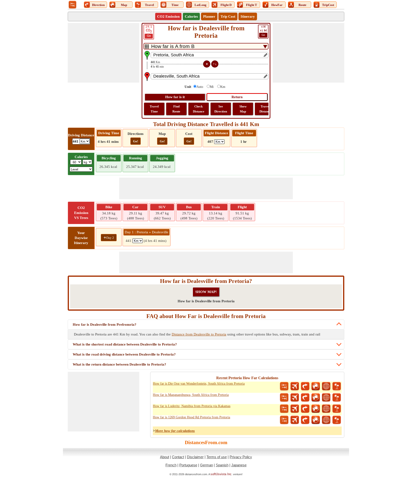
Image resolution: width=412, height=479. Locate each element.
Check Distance (198, 109)
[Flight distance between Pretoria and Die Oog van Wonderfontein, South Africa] (294, 386)
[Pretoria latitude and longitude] (326, 386)
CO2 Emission (168, 16)
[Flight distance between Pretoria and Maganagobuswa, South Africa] (294, 397)
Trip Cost (228, 16)
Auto (199, 87)
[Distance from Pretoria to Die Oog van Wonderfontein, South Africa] (284, 386)
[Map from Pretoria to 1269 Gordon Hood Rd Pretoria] (315, 420)
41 (263, 31)
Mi (212, 87)
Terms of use (216, 457)
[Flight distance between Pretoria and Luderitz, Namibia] (294, 409)
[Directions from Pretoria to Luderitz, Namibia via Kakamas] (305, 409)
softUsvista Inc (221, 474)
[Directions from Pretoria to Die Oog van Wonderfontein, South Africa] (305, 386)
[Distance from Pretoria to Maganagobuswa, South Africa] (284, 397)
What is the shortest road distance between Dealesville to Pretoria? (125, 344)
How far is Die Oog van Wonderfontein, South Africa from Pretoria (199, 383)
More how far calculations (175, 431)
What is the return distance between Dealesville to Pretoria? (119, 364)
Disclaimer (195, 457)
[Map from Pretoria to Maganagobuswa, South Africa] (315, 397)
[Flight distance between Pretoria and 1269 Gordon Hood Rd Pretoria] (294, 420)
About (164, 457)
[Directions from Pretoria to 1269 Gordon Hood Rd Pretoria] (305, 420)
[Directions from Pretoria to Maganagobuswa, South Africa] (305, 397)
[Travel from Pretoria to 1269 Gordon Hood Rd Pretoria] (336, 420)
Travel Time (154, 109)
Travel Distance (265, 109)
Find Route (176, 109)
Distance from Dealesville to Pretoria (199, 334)
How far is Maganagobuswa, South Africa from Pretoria (191, 395)
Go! (135, 141)
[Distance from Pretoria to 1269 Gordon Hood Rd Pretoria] (284, 420)
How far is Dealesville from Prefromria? (104, 324)
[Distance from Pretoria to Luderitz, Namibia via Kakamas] (284, 409)
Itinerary (248, 16)
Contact (178, 457)
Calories (191, 16)
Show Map (243, 109)
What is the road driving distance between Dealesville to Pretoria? (124, 354)
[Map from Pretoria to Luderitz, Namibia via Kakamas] (315, 409)
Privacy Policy (241, 457)
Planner (209, 16)
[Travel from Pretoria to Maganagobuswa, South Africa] (336, 397)
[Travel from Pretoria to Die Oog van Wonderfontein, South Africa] (336, 386)
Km (222, 87)
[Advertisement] (103, 53)
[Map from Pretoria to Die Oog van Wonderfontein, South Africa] (315, 386)
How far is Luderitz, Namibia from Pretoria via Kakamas (191, 406)
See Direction (220, 109)
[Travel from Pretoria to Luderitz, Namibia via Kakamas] (336, 409)
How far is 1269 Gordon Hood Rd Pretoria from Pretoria (191, 417)
